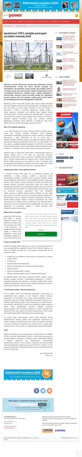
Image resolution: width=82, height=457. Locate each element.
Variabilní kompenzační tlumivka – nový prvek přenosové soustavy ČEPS (69, 60)
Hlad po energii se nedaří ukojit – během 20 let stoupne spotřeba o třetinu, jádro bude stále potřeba (70, 99)
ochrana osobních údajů (22, 409)
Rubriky (20, 21)
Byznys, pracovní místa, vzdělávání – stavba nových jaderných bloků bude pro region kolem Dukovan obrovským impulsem (70, 82)
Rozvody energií (21, 26)
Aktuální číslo (30, 21)
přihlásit (42, 404)
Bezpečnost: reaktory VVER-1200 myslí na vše (70, 94)
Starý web (65, 21)
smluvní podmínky (35, 409)
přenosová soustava (62, 157)
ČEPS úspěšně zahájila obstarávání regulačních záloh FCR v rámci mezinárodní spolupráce (69, 38)
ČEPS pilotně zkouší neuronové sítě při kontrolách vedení (70, 53)
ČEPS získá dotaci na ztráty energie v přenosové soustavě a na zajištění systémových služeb (70, 46)
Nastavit (41, 230)
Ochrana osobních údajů (10, 426)
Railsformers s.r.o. (73, 438)
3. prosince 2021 (19, 41)
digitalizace (60, 161)
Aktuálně (12, 21)
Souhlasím (41, 234)
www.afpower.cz (8, 423)
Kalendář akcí (54, 21)
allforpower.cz (9, 26)
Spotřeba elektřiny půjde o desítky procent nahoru (70, 89)
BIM (71, 157)
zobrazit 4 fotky (46, 77)
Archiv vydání (42, 21)
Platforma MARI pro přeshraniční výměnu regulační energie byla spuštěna (68, 67)
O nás (5, 21)
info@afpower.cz (12, 421)
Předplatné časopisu (9, 428)
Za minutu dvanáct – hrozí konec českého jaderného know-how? (69, 105)
